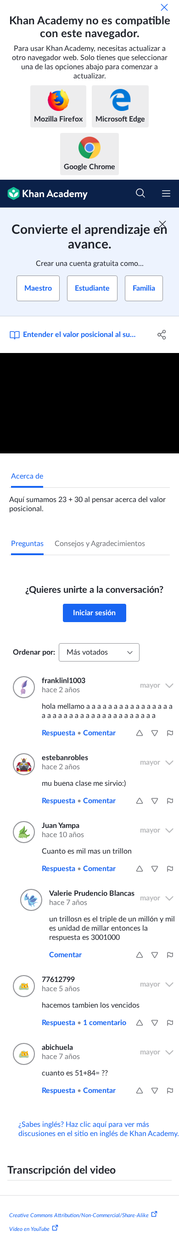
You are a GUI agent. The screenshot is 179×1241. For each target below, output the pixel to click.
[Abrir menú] (166, 193)
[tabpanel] (89, 500)
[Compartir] (162, 334)
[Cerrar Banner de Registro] (162, 224)
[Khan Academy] (44, 193)
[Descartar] (164, 7)
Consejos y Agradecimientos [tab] (100, 543)
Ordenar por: (34, 652)
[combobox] (99, 652)
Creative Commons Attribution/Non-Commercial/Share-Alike (79, 1215)
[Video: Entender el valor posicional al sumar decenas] (89, 403)
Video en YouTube (29, 1228)
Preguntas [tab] (27, 543)
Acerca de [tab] (27, 476)
